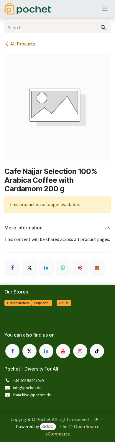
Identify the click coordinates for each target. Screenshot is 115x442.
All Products (22, 44)
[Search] (103, 27)
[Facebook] (12, 267)
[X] (29, 267)
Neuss (63, 303)
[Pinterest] (80, 267)
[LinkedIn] (46, 267)
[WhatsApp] (63, 267)
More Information (23, 228)
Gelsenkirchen (18, 303)
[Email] (97, 267)
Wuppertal (42, 303)
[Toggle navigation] (105, 8)
